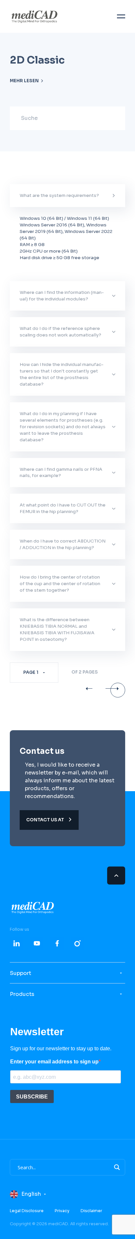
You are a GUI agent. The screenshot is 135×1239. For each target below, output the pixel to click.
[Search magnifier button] (117, 1167)
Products (22, 994)
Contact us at (45, 820)
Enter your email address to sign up (54, 1061)
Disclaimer (91, 1210)
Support (20, 973)
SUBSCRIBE (32, 1096)
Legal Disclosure (27, 1210)
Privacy (62, 1210)
